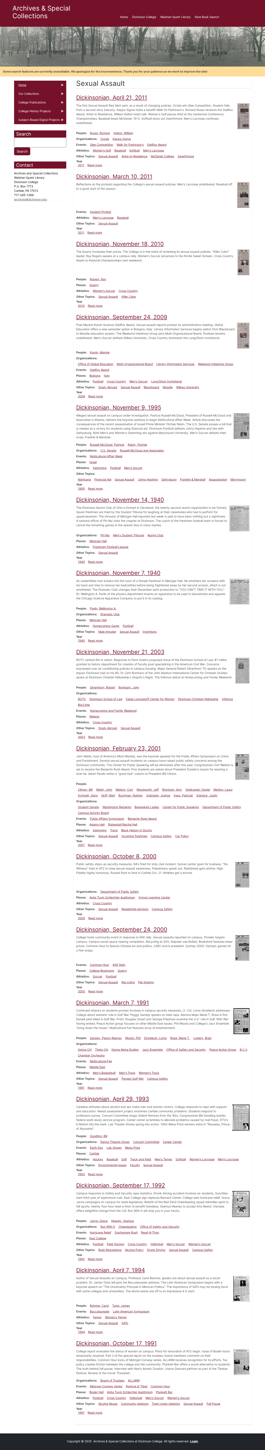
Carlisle (94, 1153)
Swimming (100, 468)
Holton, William (123, 133)
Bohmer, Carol (99, 1305)
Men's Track (127, 1073)
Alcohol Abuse (107, 1403)
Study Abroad (107, 387)
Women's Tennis (115, 1317)
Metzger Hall (98, 541)
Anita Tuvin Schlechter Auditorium (112, 897)
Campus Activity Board (93, 813)
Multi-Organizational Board (135, 364)
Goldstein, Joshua (158, 795)
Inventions (150, 631)
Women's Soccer (104, 291)
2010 (81, 305)
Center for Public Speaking (181, 807)
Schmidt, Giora (88, 795)
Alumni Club (155, 535)
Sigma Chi (85, 1049)
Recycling (128, 982)
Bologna (94, 375)
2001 (81, 845)
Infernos (227, 699)
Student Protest (100, 212)
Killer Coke (129, 296)
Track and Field (140, 1159)
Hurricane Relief (100, 1232)
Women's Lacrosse (201, 1159)
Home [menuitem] (124, 17)
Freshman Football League (110, 547)
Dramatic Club (110, 614)
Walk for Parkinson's (130, 144)
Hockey (98, 1159)
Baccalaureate (99, 1311)
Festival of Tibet (136, 1386)
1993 (81, 1174)
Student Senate (88, 807)
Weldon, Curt (124, 789)
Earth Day (96, 1147)
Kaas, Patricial (183, 795)
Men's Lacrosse (153, 150)
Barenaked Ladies (147, 807)
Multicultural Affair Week (106, 456)
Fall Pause (213, 1403)
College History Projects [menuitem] (32, 112)
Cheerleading (128, 1226)
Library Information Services (175, 364)
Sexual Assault (108, 156)
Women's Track (149, 1073)
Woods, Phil (133, 1038)
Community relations (134, 1403)
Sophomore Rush (126, 1232)
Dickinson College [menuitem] (144, 17)
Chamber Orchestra (91, 1055)
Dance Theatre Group (115, 1142)
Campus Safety (161, 836)
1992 (81, 1259)
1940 (81, 561)
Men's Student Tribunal (128, 535)
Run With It (107, 1226)
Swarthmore (186, 156)
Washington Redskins (116, 807)
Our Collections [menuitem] (26, 95)
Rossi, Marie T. (180, 1038)
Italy (107, 375)
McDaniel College (162, 156)
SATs (125, 1323)
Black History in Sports (136, 830)
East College (97, 1238)
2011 (81, 165)
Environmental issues (112, 1165)
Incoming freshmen (134, 836)
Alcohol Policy (134, 1250)
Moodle (168, 387)
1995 (81, 488)
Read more (94, 165)
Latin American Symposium (131, 1311)
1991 (81, 1087)
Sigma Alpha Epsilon (125, 1049)
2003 (81, 737)
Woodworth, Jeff (147, 789)
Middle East (97, 1067)
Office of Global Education (95, 364)
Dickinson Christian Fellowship (198, 699)
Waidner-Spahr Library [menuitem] (175, 17)
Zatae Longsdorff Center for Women (150, 699)
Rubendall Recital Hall (122, 824)
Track (114, 830)
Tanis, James (121, 1305)
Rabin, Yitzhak (137, 444)
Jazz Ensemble (152, 1049)
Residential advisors (135, 909)
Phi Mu (105, 535)
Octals (104, 139)
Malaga (94, 716)
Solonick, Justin (206, 795)
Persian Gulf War (133, 1078)
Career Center (172, 1142)
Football (98, 381)
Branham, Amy (172, 789)
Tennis (97, 1317)
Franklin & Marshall (192, 479)
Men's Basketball (104, 1073)
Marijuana (84, 479)
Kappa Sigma (122, 139)
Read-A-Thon (150, 1232)
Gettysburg (169, 479)
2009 (81, 396)
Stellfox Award (156, 144)
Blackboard (151, 387)
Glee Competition (101, 144)
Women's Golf (102, 150)
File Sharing (146, 982)
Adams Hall (97, 824)
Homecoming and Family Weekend (113, 710)
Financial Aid (102, 479)
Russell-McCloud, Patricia (107, 444)
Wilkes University (187, 387)
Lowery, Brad (202, 1038)
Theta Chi (101, 1049)
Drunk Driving (156, 1250)
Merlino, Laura (222, 789)
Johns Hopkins (148, 479)
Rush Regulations (110, 1250)
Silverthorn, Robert (102, 687)
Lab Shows (114, 1147)
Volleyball (157, 1244)
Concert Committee (146, 1142)
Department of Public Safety (221, 807)
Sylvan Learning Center (154, 897)
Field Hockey (115, 1244)
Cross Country (128, 291)
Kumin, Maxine (100, 352)
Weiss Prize (132, 1147)
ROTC (82, 699)
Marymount (238, 479)
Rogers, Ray (98, 279)
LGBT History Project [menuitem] (134, 27)
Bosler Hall (96, 1392)
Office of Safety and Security (186, 1049)
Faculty (135, 1165)
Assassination (218, 479)
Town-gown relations (166, 1403)
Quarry (94, 285)
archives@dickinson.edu (30, 199)
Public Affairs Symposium (107, 818)
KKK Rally (119, 965)
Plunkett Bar (164, 1392)
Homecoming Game (106, 626)
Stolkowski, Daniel (198, 789)
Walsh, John (104, 789)
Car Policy (182, 836)
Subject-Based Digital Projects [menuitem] (37, 121)
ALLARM (134, 1380)
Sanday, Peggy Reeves (106, 1038)
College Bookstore (101, 970)
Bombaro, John (129, 687)
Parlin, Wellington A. (103, 608)
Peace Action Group (222, 1049)
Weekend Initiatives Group (215, 364)
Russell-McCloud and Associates (142, 450)
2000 (81, 918)
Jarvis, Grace (99, 1221)
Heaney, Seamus (122, 1221)
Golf (124, 1159)
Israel (93, 462)
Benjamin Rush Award (142, 818)
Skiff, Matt (108, 795)
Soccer (97, 976)
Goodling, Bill (98, 1136)
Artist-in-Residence (134, 156)
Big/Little (84, 705)
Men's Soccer (138, 381)
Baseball (120, 150)
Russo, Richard (100, 133)
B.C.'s (243, 1049)
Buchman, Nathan (130, 795)
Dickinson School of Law (105, 699)
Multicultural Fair (101, 1061)
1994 (81, 1332)
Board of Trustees (112, 1380)
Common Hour (99, 965)
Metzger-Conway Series (106, 1386)
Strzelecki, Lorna (155, 1038)
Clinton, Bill (85, 789)
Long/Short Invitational (166, 381)
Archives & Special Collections (41, 12)
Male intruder (107, 631)
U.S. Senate (108, 450)
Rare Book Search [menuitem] (207, 17)
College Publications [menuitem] (30, 104)
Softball (134, 150)
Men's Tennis (163, 1159)
